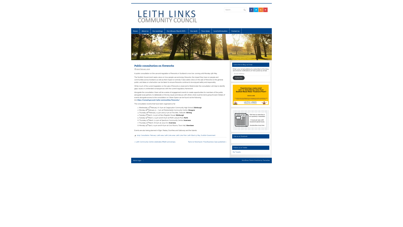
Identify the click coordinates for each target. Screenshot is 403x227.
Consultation (145, 135)
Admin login (137, 160)
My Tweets (237, 152)
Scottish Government (208, 135)
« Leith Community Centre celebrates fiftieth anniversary (154, 142)
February (153, 135)
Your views (205, 31)
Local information (220, 31)
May (198, 135)
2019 (138, 135)
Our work (193, 31)
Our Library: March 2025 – (176, 31)
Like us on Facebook (240, 136)
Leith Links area (169, 135)
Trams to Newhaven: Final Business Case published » (207, 142)
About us (145, 31)
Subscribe (238, 78)
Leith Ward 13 (192, 135)
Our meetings (157, 31)
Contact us (235, 31)
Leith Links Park (181, 135)
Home (135, 31)
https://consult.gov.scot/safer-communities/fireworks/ (158, 100)
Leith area (160, 135)
